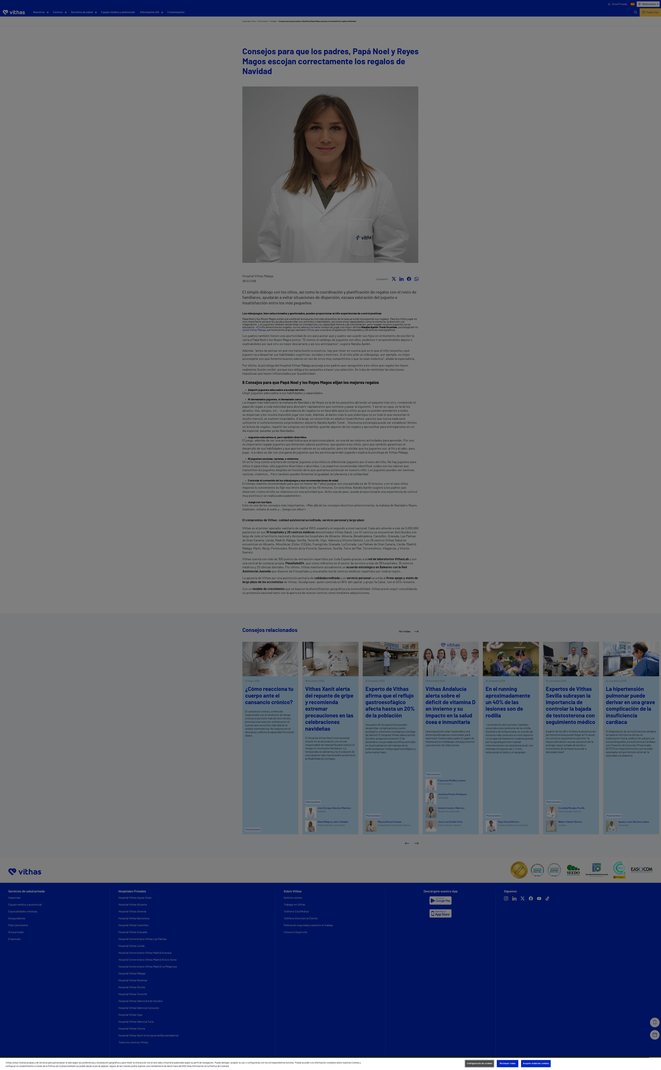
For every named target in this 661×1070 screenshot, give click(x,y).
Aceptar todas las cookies (536, 1063)
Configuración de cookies (479, 1063)
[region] (330, 1064)
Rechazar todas (507, 1063)
